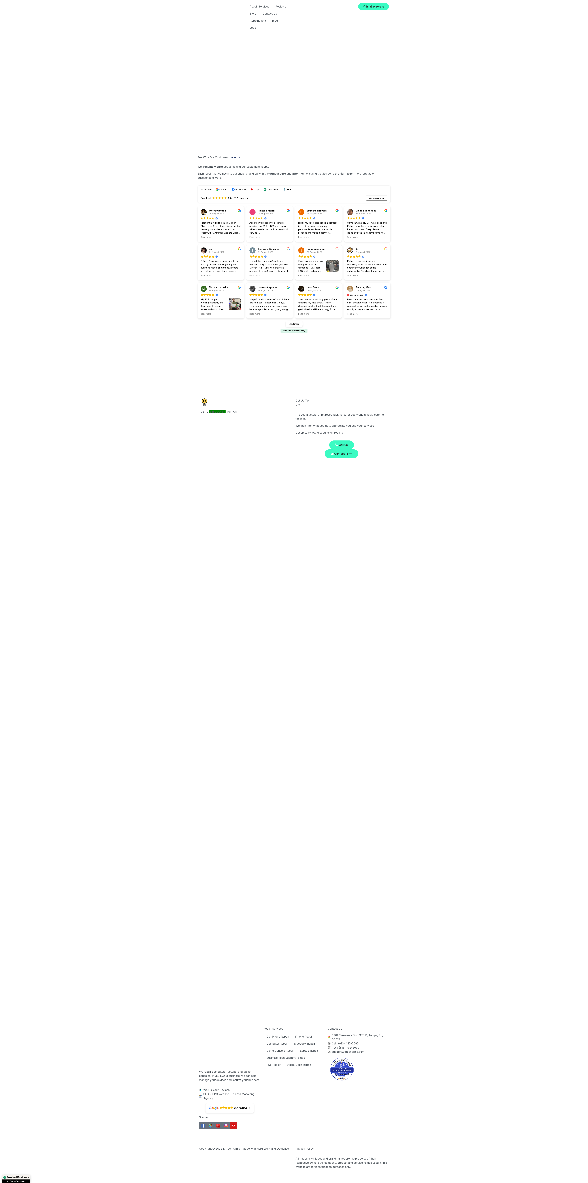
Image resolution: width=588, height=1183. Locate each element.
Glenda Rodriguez (366, 210)
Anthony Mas (363, 287)
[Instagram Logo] (226, 1125)
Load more (294, 324)
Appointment (258, 20)
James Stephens (267, 287)
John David (313, 287)
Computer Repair (277, 1043)
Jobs (253, 27)
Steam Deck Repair (299, 1064)
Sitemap (204, 1117)
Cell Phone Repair (277, 1036)
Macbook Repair (304, 1043)
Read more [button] (206, 237)
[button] (222, 189)
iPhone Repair (304, 1036)
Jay (358, 249)
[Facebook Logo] (203, 1125)
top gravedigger (316, 249)
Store (253, 13)
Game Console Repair (280, 1050)
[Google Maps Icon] (210, 1125)
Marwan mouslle (218, 287)
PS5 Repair (273, 1064)
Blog (275, 20)
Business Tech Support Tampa (285, 1057)
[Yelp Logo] (218, 1125)
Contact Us (269, 13)
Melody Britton (217, 210)
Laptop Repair (309, 1050)
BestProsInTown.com (342, 1060)
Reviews (280, 6)
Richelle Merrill (266, 210)
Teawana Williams (268, 249)
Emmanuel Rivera (317, 210)
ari (210, 249)
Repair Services (259, 6)
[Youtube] (233, 1125)
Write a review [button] (377, 198)
